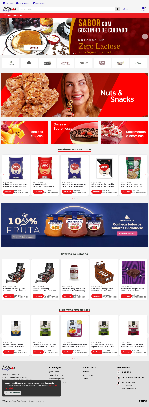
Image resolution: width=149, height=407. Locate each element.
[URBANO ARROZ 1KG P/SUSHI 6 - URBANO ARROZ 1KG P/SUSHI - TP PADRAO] (104, 168)
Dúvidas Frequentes (56, 379)
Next (145, 36)
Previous (4, 36)
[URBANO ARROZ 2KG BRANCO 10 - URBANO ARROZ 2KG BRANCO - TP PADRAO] (15, 168)
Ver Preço (8, 192)
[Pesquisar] (117, 9)
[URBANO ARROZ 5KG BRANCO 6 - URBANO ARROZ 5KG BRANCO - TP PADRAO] (74, 168)
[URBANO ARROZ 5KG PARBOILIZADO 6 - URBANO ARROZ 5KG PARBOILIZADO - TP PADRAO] (45, 168)
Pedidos (86, 372)
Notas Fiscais (88, 375)
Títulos (85, 379)
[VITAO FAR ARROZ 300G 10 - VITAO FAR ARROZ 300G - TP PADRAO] (133, 168)
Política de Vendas (56, 375)
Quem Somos (54, 372)
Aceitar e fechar (13, 393)
